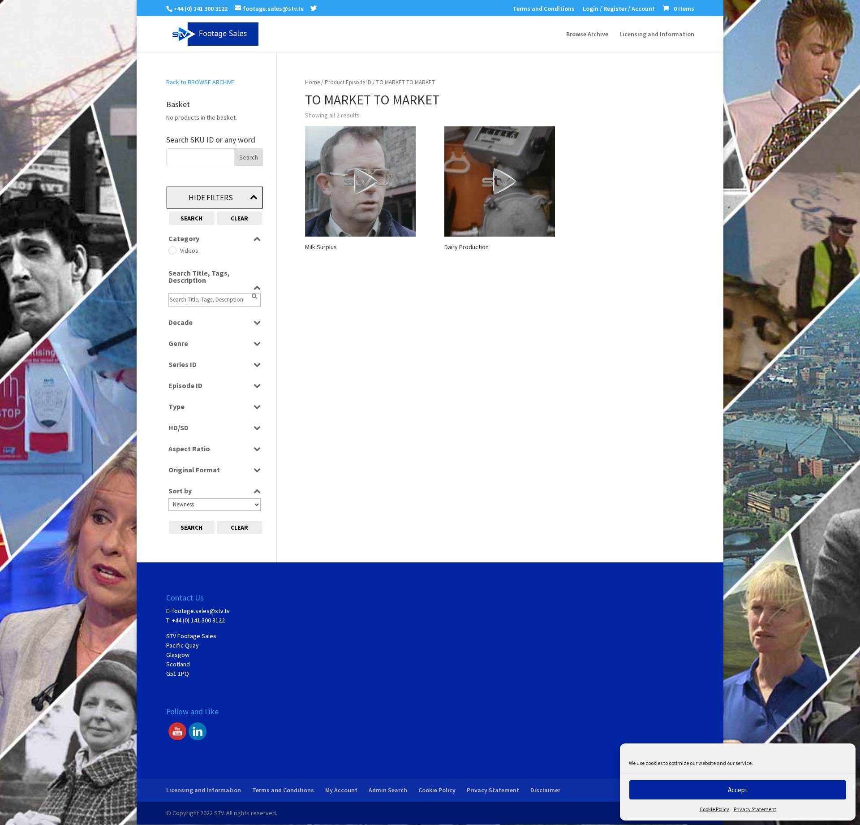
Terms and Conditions (544, 9)
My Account (341, 790)
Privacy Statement (755, 809)
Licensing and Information (656, 34)
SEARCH (191, 218)
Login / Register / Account (619, 9)
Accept (738, 790)
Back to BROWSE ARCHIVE (200, 82)
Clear (239, 218)
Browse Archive (587, 34)
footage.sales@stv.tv (201, 611)
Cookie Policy (714, 809)
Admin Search (388, 790)
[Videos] (172, 250)
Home (312, 82)
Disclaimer (545, 790)
